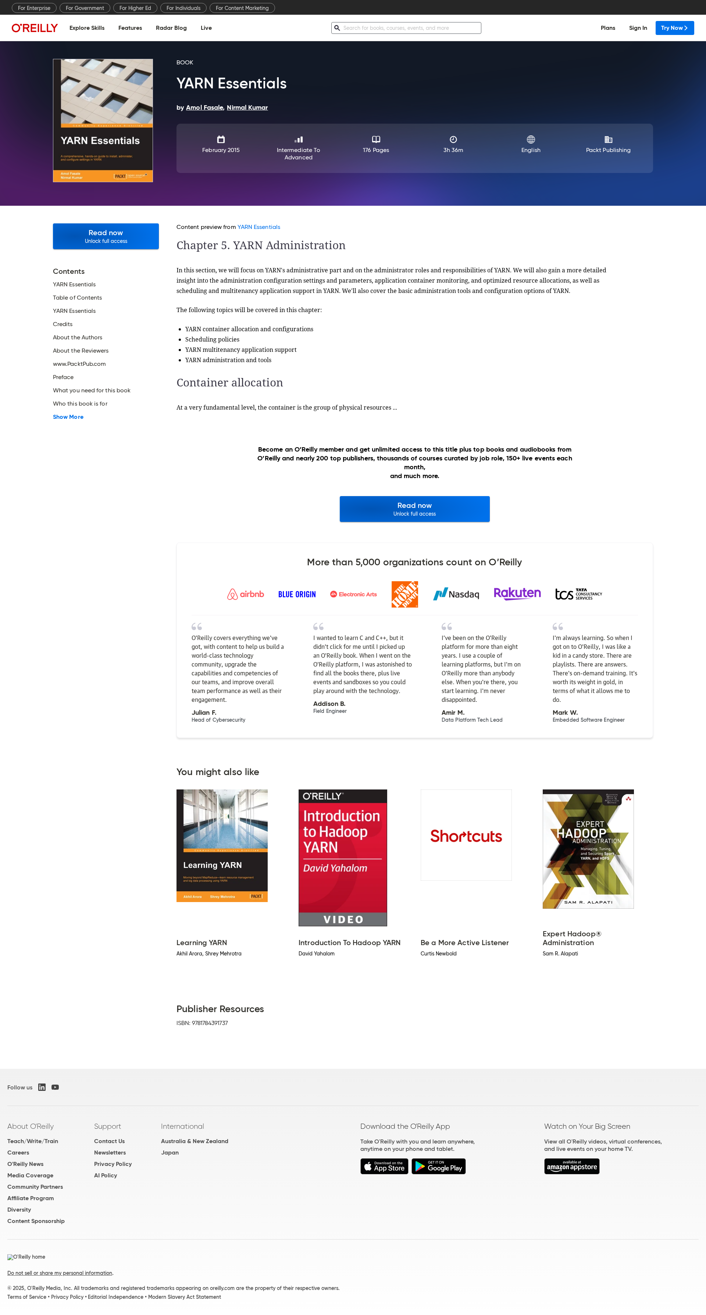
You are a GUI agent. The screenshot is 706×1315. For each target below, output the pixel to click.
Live (206, 28)
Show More (68, 417)
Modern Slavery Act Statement (184, 1297)
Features (130, 28)
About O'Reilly (30, 1126)
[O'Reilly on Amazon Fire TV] (572, 1172)
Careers (18, 1152)
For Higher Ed (135, 8)
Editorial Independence (115, 1297)
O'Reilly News (25, 1164)
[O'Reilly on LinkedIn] (42, 1087)
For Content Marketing (242, 8)
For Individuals (183, 8)
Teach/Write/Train (32, 1141)
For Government (85, 8)
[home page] (35, 28)
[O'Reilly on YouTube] (55, 1087)
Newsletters (110, 1152)
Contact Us (109, 1141)
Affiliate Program (30, 1198)
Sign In (638, 28)
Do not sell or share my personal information (59, 1273)
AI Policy (105, 1175)
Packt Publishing (608, 149)
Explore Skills (86, 28)
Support (107, 1126)
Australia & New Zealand (194, 1141)
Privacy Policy (113, 1164)
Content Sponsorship (36, 1221)
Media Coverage (30, 1175)
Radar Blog (171, 28)
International (182, 1126)
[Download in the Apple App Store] (384, 1172)
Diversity (19, 1209)
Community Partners (35, 1187)
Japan (170, 1152)
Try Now (672, 28)
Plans (608, 28)
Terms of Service (26, 1297)
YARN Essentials (259, 226)
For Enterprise (34, 8)
